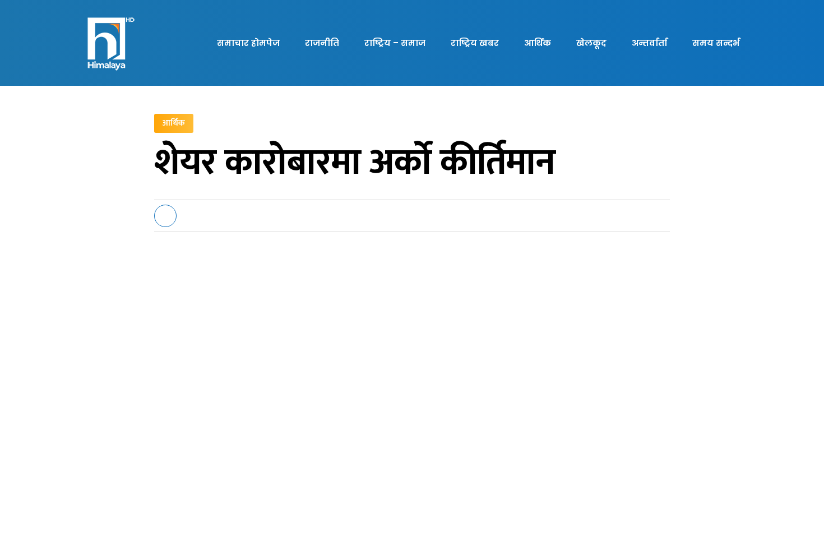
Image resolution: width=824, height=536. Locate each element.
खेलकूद (591, 43)
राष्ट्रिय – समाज (394, 43)
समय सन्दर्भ (715, 43)
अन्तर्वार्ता (649, 43)
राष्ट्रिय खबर (475, 43)
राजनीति (322, 43)
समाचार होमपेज (248, 43)
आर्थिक (537, 43)
